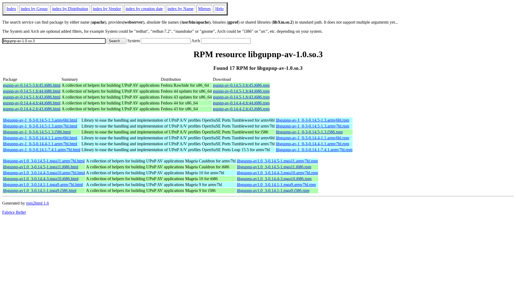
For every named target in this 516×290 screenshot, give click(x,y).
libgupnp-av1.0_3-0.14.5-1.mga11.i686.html (40, 167)
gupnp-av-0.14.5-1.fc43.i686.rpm (241, 97)
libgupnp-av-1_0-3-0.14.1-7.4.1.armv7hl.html (41, 149)
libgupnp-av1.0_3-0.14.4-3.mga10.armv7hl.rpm (277, 173)
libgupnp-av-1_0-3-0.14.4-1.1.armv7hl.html (40, 144)
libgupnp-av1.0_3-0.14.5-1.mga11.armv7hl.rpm (277, 161)
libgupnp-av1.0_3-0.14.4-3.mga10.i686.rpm (274, 178)
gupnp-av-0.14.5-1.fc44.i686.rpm (241, 91)
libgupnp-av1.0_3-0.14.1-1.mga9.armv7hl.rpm (276, 184)
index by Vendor (107, 8)
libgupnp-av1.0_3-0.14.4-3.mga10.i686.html (40, 178)
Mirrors (204, 8)
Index (11, 8)
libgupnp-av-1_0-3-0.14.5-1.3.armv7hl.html (40, 126)
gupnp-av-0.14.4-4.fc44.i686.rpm (241, 103)
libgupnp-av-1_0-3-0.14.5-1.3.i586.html (37, 132)
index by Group (34, 8)
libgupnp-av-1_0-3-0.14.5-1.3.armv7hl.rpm (312, 126)
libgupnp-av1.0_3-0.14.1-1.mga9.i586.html (39, 190)
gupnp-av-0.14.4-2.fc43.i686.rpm (241, 109)
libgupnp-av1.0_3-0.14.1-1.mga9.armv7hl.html (43, 184)
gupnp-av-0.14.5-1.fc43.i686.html (31, 97)
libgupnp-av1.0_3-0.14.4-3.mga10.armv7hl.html (44, 173)
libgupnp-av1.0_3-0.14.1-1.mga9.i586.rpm (273, 190)
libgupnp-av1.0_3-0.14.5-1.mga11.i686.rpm (274, 167)
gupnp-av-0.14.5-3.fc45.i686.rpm (241, 85)
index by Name (180, 8)
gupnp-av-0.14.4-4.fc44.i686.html (31, 103)
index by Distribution (70, 8)
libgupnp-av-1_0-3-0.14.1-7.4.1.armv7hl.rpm (314, 149)
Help (219, 8)
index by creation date (144, 8)
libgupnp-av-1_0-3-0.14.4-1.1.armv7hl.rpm (312, 144)
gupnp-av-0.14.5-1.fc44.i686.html (31, 91)
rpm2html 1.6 (37, 203)
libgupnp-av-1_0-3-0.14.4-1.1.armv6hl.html (40, 138)
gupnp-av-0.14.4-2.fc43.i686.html (31, 109)
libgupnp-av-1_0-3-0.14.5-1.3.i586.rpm (309, 132)
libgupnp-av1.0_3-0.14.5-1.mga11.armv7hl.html (44, 161)
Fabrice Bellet (14, 212)
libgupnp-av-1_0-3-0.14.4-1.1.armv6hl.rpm (312, 138)
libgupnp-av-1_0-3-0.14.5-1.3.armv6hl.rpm (312, 120)
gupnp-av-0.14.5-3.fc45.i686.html (31, 85)
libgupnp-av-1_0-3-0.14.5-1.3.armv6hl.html (40, 120)
